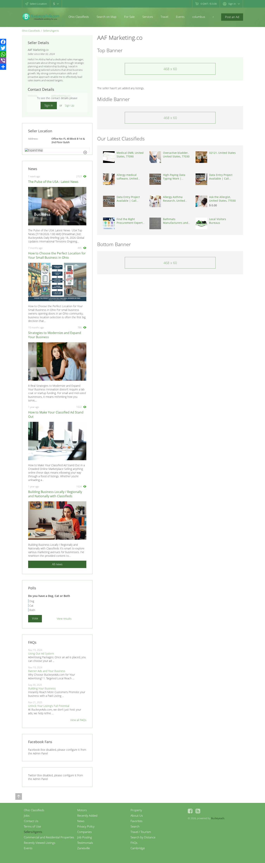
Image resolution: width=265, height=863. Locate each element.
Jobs (26, 815)
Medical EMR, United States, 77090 (130, 154)
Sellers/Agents (51, 30)
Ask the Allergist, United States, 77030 (222, 198)
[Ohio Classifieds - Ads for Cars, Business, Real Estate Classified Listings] (41, 16)
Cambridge (138, 848)
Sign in (48, 105)
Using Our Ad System (41, 653)
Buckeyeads (217, 818)
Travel (164, 17)
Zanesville (83, 848)
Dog (31, 601)
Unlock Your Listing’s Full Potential (48, 706)
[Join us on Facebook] (190, 811)
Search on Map (106, 17)
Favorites (136, 821)
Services (147, 17)
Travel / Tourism (141, 832)
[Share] (3, 67)
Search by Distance (143, 837)
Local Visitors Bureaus (217, 221)
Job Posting (84, 837)
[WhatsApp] (3, 54)
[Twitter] (3, 48)
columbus (198, 17)
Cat (31, 605)
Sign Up (69, 105)
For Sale (129, 17)
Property (136, 810)
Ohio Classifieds (78, 17)
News (80, 821)
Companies (84, 832)
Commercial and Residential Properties (49, 837)
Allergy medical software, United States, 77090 (127, 178)
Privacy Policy (85, 826)
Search (135, 826)
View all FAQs (78, 720)
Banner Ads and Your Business (46, 671)
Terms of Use (32, 826)
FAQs (134, 843)
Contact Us (31, 821)
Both (32, 610)
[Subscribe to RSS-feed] (198, 811)
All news (57, 564)
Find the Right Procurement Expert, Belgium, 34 (130, 222)
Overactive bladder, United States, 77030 (176, 154)
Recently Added (87, 815)
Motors (82, 810)
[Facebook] (3, 42)
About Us (137, 815)
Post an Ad (232, 17)
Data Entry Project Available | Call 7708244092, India (221, 178)
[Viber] (3, 60)
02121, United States (222, 153)
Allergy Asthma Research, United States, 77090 (174, 200)
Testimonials (85, 843)
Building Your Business (42, 688)
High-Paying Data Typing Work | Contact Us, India (174, 178)
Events (180, 17)
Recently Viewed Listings (39, 843)
